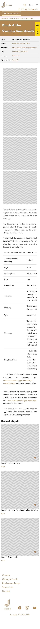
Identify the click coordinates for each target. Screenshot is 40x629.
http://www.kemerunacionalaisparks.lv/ (24, 47)
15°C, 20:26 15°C (29, 9)
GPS (2, 52)
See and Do (4, 18)
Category (4, 56)
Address (3, 43)
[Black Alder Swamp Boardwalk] (20, 84)
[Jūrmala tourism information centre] (6, 5)
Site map (6, 591)
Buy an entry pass (13, 13)
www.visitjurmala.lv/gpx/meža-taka (22, 401)
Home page (4, 47)
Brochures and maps (11, 583)
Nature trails (29, 18)
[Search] (25, 5)
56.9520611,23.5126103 (19, 52)
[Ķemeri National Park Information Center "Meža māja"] (20, 490)
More (3, 467)
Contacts (6, 575)
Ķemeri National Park (18, 43)
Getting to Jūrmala (10, 579)
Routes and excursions (16, 18)
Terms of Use (7, 587)
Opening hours (5, 60)
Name (3, 39)
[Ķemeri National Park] (20, 443)
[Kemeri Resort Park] (20, 537)
